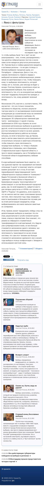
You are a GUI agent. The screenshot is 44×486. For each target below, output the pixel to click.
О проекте (6, 469)
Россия (10, 17)
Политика (17, 17)
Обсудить (38, 248)
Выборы (16, 15)
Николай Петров (34, 17)
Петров (23, 12)
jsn (13, 481)
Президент (35, 15)
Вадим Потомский (31, 19)
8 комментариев (26, 248)
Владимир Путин (7, 19)
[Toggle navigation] (39, 4)
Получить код (23, 260)
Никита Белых (19, 19)
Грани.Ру (5, 12)
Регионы (22, 15)
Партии (28, 15)
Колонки (14, 12)
